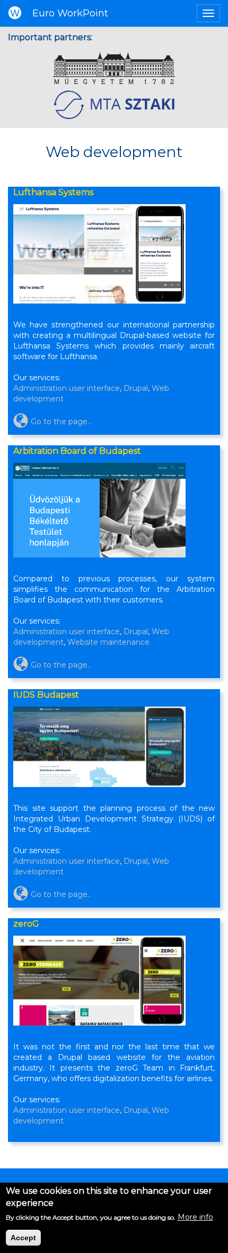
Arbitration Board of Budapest (77, 451)
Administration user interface (66, 388)
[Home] (15, 12)
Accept (23, 1237)
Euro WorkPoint (70, 13)
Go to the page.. (61, 421)
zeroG (26, 924)
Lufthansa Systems (53, 192)
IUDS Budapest (46, 695)
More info (195, 1217)
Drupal (136, 388)
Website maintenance (108, 642)
